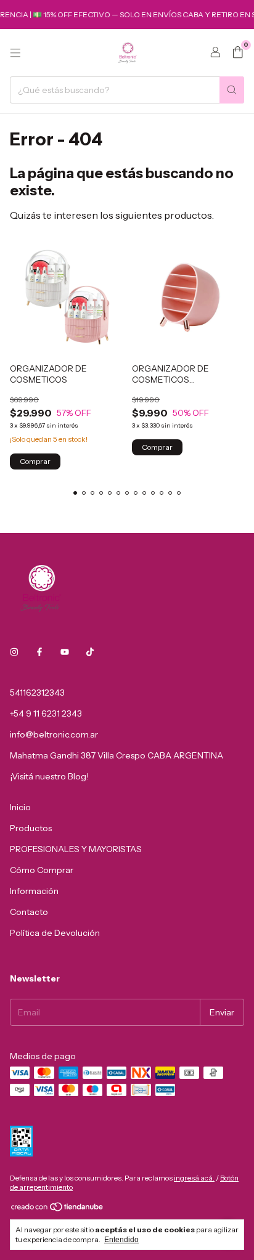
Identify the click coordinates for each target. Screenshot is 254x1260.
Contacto (29, 911)
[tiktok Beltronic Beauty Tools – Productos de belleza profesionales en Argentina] (90, 651)
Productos (31, 828)
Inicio (20, 807)
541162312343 (37, 692)
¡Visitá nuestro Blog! (49, 776)
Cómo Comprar (41, 870)
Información (34, 890)
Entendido (121, 1239)
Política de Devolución (55, 932)
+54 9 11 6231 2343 (46, 713)
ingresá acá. (194, 1177)
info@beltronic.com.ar (54, 734)
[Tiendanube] (57, 1209)
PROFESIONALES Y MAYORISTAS (76, 849)
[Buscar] (231, 90)
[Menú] (15, 53)
